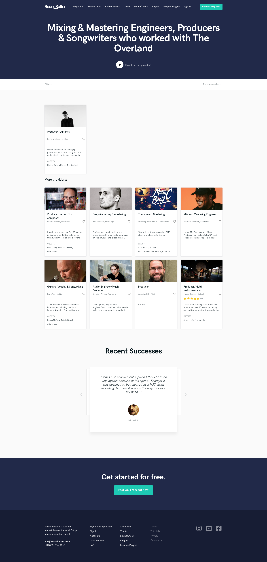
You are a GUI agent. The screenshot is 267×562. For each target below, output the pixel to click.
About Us (95, 536)
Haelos (50, 165)
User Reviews (97, 540)
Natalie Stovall (67, 320)
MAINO (153, 248)
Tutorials (155, 531)
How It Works (112, 6)
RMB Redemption (65, 248)
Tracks (126, 6)
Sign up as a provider (101, 526)
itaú (191, 320)
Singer (186, 320)
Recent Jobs (94, 6)
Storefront (125, 526)
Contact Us (156, 540)
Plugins (155, 6)
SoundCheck (141, 6)
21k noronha (200, 320)
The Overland (72, 165)
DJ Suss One (143, 248)
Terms (153, 526)
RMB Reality (52, 252)
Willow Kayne (60, 165)
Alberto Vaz (52, 324)
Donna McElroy (53, 320)
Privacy (154, 536)
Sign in (187, 6)
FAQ (92, 545)
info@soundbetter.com (57, 541)
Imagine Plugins (171, 6)
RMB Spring (52, 248)
